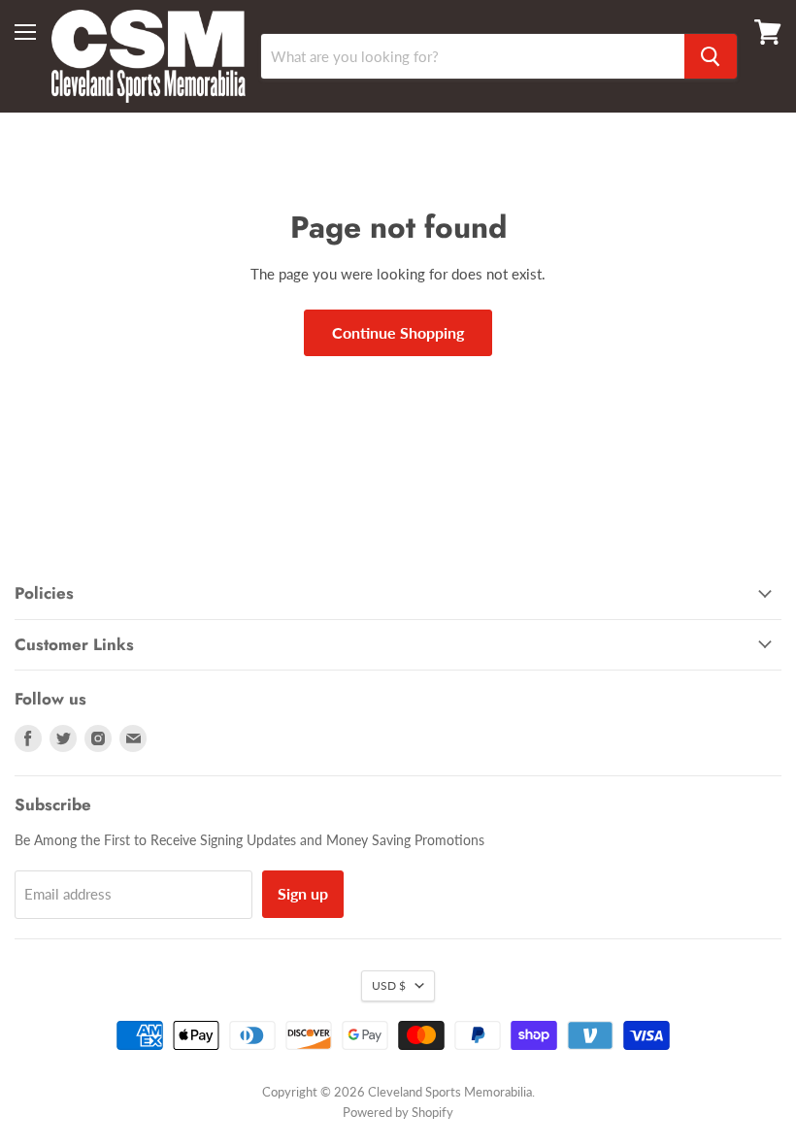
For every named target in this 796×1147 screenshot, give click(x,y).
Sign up (303, 893)
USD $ (389, 985)
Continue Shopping (398, 332)
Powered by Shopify (398, 1112)
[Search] (710, 56)
